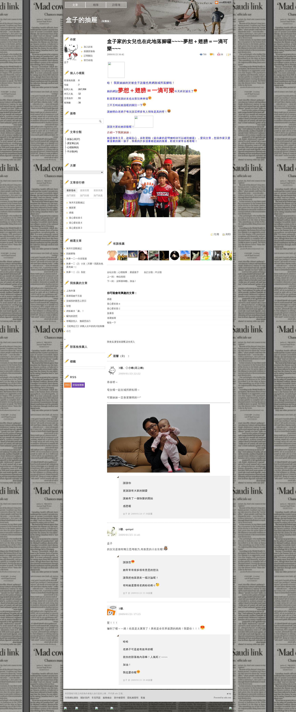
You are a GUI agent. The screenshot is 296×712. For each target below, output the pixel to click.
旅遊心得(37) (73, 139)
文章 (75, 4)
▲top (228, 693)
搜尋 (100, 121)
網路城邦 (223, 709)
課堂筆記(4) (73, 143)
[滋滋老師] (112, 255)
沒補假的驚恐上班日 (76, 301)
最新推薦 (98, 190)
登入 (209, 709)
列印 (228, 234)
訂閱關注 (88, 55)
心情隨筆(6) (73, 147)
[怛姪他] (164, 255)
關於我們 (85, 697)
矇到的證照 (71, 316)
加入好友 (88, 47)
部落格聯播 (78, 385)
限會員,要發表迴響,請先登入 (121, 341)
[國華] (122, 255)
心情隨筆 (122, 272)
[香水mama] (154, 255)
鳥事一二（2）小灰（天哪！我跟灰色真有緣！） (84, 265)
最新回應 (84, 190)
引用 (216, 234)
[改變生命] (216, 255)
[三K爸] (143, 255)
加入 (215, 709)
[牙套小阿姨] (175, 255)
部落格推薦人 (79, 346)
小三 (68, 331)
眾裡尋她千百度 (74, 296)
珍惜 (68, 306)
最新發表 (71, 190)
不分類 (158, 272)
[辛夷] (227, 255)
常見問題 (96, 697)
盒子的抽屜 (81, 19)
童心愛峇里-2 (113, 308)
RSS (67, 385)
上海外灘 (70, 290)
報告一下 (111, 322)
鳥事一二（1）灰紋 (75, 272)
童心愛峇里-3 (75, 228)
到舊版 (105, 21)
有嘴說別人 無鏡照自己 (78, 321)
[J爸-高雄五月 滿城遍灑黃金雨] (185, 255)
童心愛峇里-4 (113, 303)
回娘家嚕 (70, 253)
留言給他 (88, 60)
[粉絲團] (65, 708)
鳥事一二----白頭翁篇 (76, 258)
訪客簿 (116, 4)
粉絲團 (71, 709)
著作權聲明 (119, 697)
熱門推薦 (98, 195)
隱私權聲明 (132, 697)
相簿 (95, 4)
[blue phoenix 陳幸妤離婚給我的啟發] (133, 255)
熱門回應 (84, 195)
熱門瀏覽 (71, 195)
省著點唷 (111, 318)
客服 (143, 697)
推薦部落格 (89, 51)
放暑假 (110, 313)
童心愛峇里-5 (75, 217)
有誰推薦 (119, 243)
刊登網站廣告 (71, 697)
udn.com (227, 697)
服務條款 (107, 697)
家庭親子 (134, 272)
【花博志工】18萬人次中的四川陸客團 (85, 326)
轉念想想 (120, 276)
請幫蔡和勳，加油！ (126, 281)
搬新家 (72, 207)
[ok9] (206, 255)
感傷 (109, 299)
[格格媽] (195, 255)
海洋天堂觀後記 (77, 202)
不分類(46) (72, 151)
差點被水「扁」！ (75, 311)
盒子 (125, 514)
